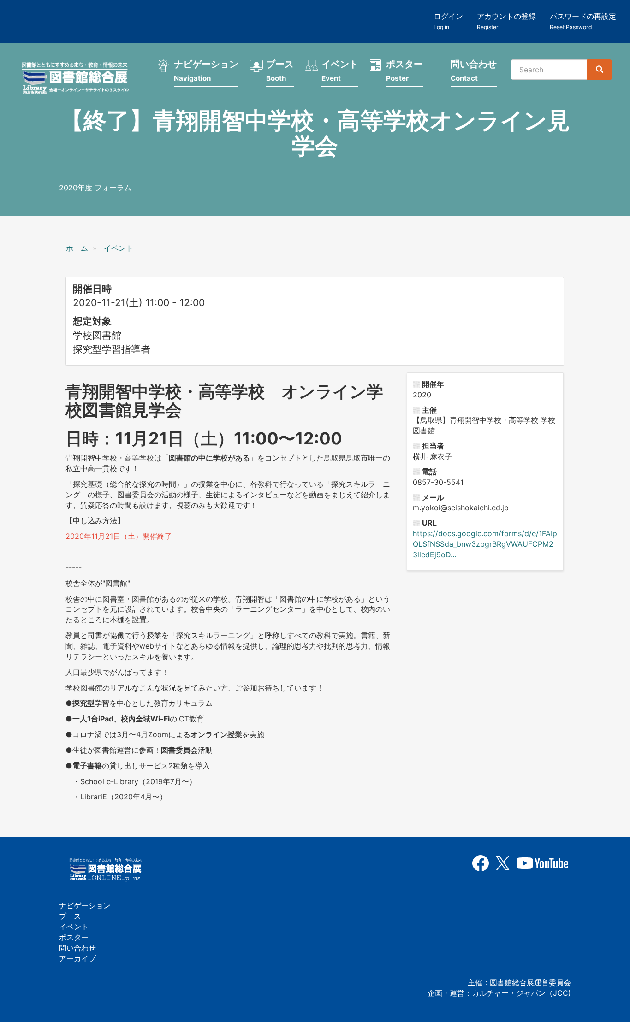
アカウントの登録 (506, 21)
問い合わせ (474, 71)
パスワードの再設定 (583, 21)
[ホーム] (78, 79)
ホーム (77, 248)
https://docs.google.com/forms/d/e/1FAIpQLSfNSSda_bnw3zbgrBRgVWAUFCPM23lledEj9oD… (485, 544)
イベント (339, 71)
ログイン (448, 21)
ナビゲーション (206, 71)
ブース (280, 71)
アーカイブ (77, 958)
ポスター (404, 71)
